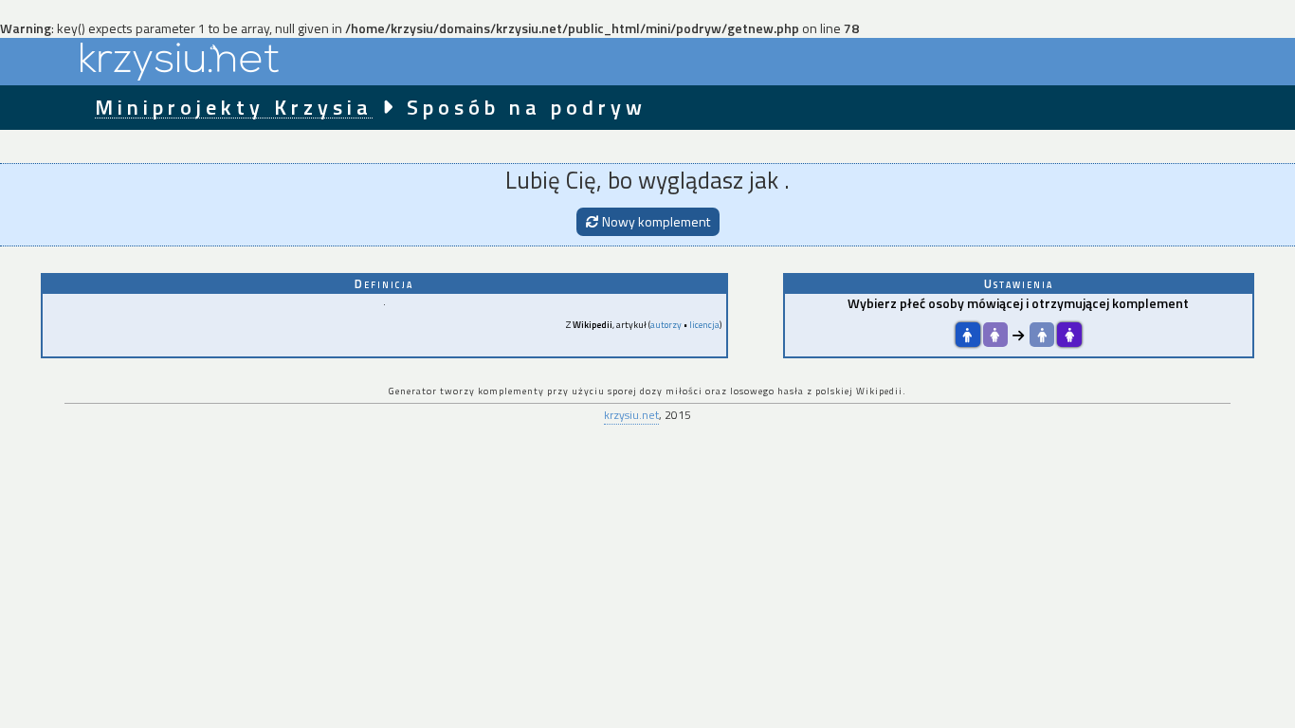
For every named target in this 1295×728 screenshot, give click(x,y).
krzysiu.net (631, 415)
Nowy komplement (654, 221)
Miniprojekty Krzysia (234, 107)
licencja (704, 325)
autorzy (666, 325)
